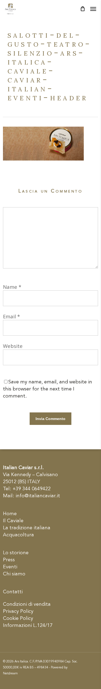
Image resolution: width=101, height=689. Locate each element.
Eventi (10, 567)
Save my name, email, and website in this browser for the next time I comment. (47, 389)
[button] (93, 8)
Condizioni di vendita (27, 604)
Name (12, 286)
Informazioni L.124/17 (28, 625)
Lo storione (16, 552)
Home (10, 513)
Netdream (10, 673)
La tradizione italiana (26, 527)
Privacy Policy (18, 611)
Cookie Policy (18, 618)
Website (13, 345)
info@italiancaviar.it (38, 495)
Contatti (13, 591)
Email (11, 316)
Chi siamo (14, 574)
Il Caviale (13, 520)
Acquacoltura (18, 535)
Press (9, 559)
